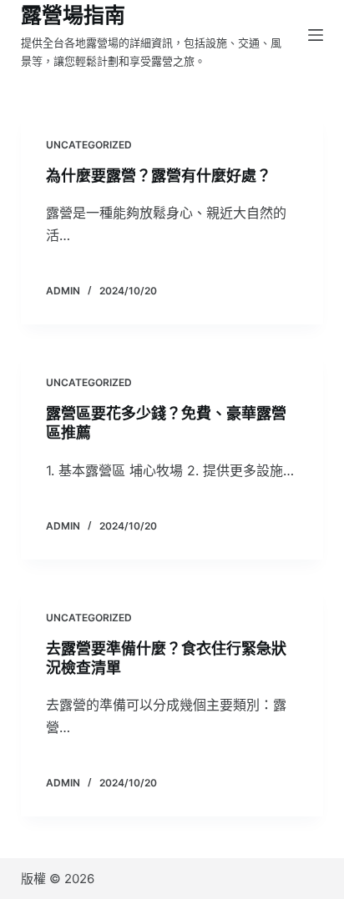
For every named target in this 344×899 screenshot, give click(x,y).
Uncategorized (89, 144)
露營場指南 (73, 15)
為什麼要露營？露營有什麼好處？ (158, 175)
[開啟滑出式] (315, 35)
